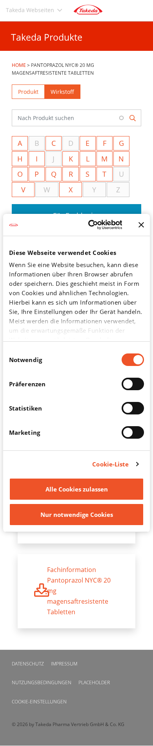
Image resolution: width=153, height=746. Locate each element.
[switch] (133, 384)
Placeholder (94, 682)
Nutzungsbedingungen (41, 682)
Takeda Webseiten (30, 10)
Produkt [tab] (28, 91)
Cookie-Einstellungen (39, 701)
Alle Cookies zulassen (77, 489)
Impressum (64, 663)
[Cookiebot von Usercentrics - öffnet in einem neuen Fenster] (91, 225)
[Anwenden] (133, 117)
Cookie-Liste (110, 464)
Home (19, 65)
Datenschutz (28, 663)
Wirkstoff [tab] (62, 91)
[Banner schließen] (141, 225)
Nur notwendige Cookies (76, 514)
